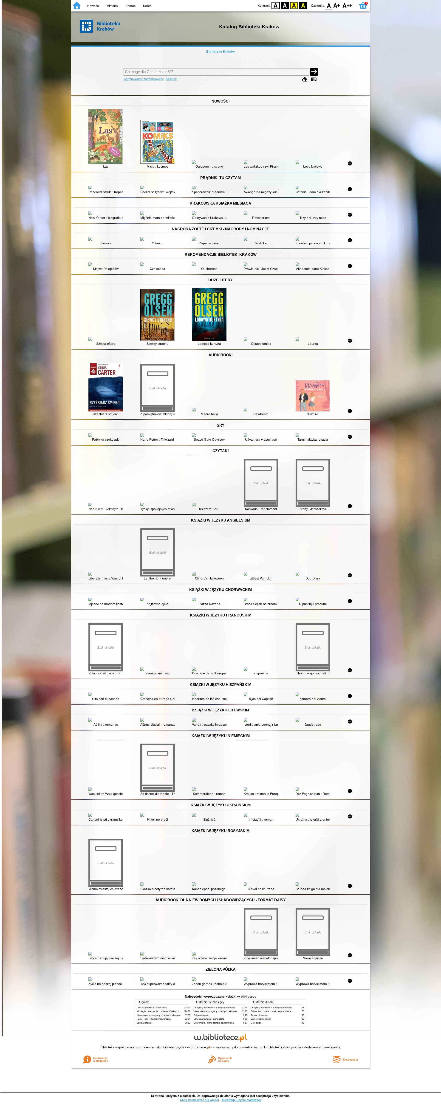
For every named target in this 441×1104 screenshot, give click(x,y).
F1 (337, 5)
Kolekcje (171, 79)
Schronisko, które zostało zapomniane (214, 1022)
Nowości (93, 6)
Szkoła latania (144, 1022)
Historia (112, 6)
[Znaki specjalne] (313, 79)
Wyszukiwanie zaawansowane (144, 79)
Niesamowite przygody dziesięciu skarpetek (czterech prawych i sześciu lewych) (178, 1015)
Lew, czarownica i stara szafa (152, 1007)
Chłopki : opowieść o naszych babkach (214, 1007)
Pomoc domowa (259, 1015)
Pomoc (130, 6)
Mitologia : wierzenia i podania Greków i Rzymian (162, 1011)
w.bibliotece (198, 1047)
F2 (347, 5)
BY (303, 5)
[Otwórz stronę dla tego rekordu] (106, 137)
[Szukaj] (314, 72)
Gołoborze (256, 1022)
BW (285, 5)
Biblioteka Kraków (220, 51)
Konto (147, 6)
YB (294, 5)
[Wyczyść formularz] (304, 79)
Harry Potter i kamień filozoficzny (154, 1019)
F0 (329, 5)
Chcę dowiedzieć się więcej (199, 1100)
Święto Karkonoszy (261, 1019)
